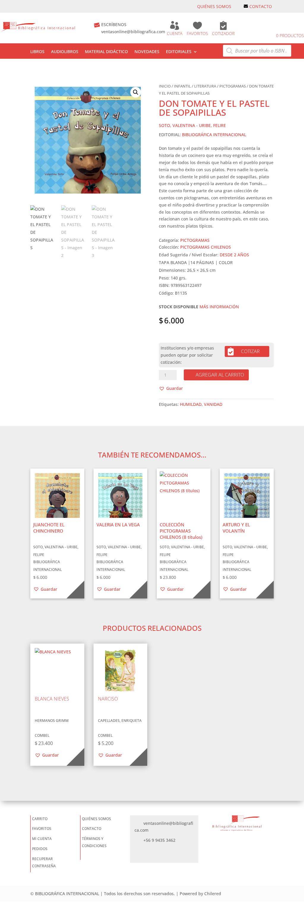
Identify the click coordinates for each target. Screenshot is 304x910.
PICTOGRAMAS (232, 86)
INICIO (165, 86)
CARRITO (40, 818)
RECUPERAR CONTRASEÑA (44, 862)
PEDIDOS (40, 848)
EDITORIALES (178, 52)
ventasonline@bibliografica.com (133, 31)
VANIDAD (213, 404)
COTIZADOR (223, 33)
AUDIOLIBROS (64, 52)
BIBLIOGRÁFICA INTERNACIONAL (214, 134)
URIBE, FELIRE (212, 125)
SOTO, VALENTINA (177, 125)
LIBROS (37, 52)
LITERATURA (205, 86)
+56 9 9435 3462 (159, 840)
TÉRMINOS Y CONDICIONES (94, 842)
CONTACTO (260, 6)
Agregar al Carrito (220, 374)
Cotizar (250, 351)
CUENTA (174, 33)
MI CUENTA (42, 838)
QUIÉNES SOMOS (214, 6)
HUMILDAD (191, 404)
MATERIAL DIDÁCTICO (106, 52)
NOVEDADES (146, 52)
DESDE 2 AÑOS (234, 255)
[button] (135, 92)
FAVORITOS (197, 33)
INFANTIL (182, 86)
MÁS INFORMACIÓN (219, 306)
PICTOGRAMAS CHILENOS (205, 247)
